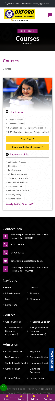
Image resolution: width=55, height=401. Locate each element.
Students (34, 293)
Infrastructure (12, 293)
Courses (32, 31)
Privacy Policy (14, 194)
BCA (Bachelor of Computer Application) (27, 128)
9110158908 (13, 4)
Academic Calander (17, 123)
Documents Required (18, 182)
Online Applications (17, 174)
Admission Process (17, 162)
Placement (35, 299)
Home (6, 399)
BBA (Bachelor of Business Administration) (28, 132)
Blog (7, 299)
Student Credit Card (18, 178)
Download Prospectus (18, 190)
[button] (50, 15)
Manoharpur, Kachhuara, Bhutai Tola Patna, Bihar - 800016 (29, 236)
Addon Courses (15, 119)
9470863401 (17, 252)
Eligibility (12, 166)
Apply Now (48, 399)
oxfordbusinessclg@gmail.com (36, 4)
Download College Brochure (26, 147)
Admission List (15, 186)
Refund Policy (14, 198)
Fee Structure (14, 170)
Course (20, 399)
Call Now (34, 399)
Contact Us (11, 304)
